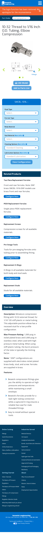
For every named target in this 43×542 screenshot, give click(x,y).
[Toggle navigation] (40, 3)
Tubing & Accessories (8, 453)
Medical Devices (26, 433)
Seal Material (13, 136)
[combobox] (21, 18)
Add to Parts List (22, 88)
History (24, 480)
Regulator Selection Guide (9, 499)
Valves (4, 443)
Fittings (4, 433)
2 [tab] (23, 77)
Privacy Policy (28, 521)
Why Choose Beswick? (28, 477)
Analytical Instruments (28, 440)
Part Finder (6, 18)
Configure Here (12, 196)
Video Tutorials (6, 477)
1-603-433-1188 (33, 517)
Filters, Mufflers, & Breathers (10, 450)
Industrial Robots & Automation (31, 460)
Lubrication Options (16, 153)
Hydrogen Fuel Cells (27, 456)
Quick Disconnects (7, 437)
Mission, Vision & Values (29, 483)
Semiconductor (26, 450)
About (24, 473)
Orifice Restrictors (7, 447)
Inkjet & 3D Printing (27, 463)
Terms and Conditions (16, 521)
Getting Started (8, 473)
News (23, 487)
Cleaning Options (15, 144)
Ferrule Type (9, 118)
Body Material (10, 127)
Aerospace (25, 437)
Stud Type (8, 109)
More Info (18, 136)
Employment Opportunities (30, 490)
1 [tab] (19, 77)
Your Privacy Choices (23, 523)
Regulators (5, 440)
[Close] (40, 11)
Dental (23, 453)
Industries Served (28, 430)
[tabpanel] (21, 67)
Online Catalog (7, 430)
